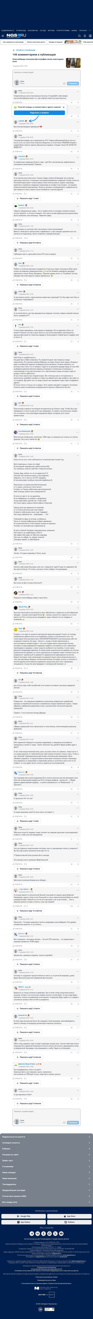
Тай (19, 680)
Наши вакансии (9, 1178)
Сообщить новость (11, 1143)
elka (19, 324)
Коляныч (21, 205)
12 (27, 906)
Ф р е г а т (21, 772)
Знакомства (33, 30)
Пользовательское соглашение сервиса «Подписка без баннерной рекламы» (46, 1283)
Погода (43, 30)
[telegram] (31, 1233)
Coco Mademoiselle (24, 431)
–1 (78, 624)
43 (27, 238)
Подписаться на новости (13, 1137)
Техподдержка (9, 1184)
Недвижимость (7, 30)
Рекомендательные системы (46, 1280)
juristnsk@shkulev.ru (69, 1255)
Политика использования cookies (46, 1277)
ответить (18, 102)
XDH (19, 592)
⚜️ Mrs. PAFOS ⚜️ (24, 889)
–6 (78, 959)
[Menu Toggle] (2, 36)
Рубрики (6, 1149)
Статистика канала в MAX (14, 1196)
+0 (71, 102)
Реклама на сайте (10, 1154)
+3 (71, 280)
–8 (78, 946)
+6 (71, 1099)
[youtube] (61, 1233)
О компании (7, 1166)
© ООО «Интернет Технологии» (46, 1304)
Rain (19, 403)
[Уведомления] (85, 36)
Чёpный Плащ (22, 607)
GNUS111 (21, 987)
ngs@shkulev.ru (56, 1253)
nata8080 (21, 121)
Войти (22, 83)
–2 (78, 194)
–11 (78, 1052)
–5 (78, 1099)
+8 (71, 668)
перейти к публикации (25, 50)
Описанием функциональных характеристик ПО (46, 1269)
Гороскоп (83, 30)
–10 (78, 1078)
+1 (71, 131)
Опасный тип (22, 1015)
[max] (49, 1233)
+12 (71, 906)
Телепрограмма (63, 30)
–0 (78, 102)
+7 (71, 341)
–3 (78, 717)
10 (27, 668)
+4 (71, 238)
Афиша (74, 30)
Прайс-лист (7, 1160)
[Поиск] (79, 36)
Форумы (51, 30)
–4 (78, 341)
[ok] (43, 1233)
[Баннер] (72, 42)
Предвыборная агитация (13, 1190)
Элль (20, 263)
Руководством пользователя (46, 1267)
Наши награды (9, 1172)
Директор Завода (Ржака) (26, 1064)
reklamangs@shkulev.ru (78, 1261)
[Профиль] (90, 36)
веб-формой (63, 1257)
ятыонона (21, 156)
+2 (71, 151)
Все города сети (9, 1202)
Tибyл (20, 628)
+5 (71, 946)
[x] (55, 1233)
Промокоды (21, 30)
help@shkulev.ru (41, 1257)
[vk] (37, 1233)
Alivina (20, 291)
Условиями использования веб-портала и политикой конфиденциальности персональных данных (46, 1271)
